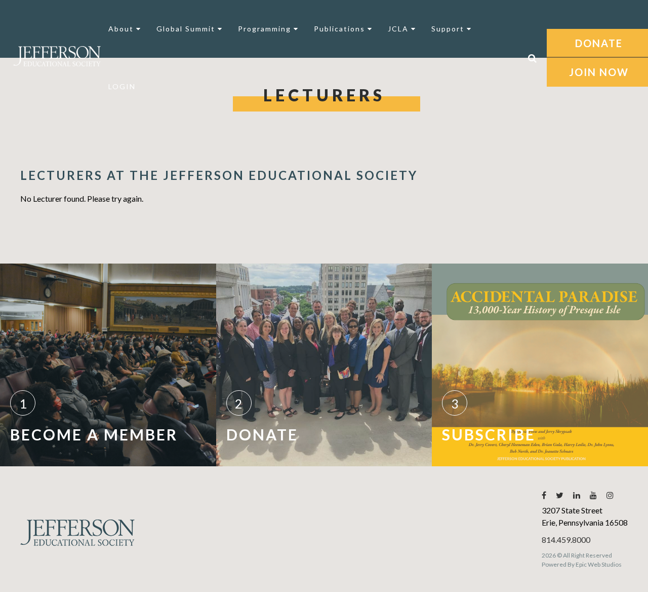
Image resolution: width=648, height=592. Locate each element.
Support (449, 28)
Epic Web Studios (599, 564)
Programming (266, 28)
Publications (341, 28)
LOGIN (122, 86)
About (122, 28)
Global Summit (187, 28)
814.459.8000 (566, 539)
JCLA (399, 28)
